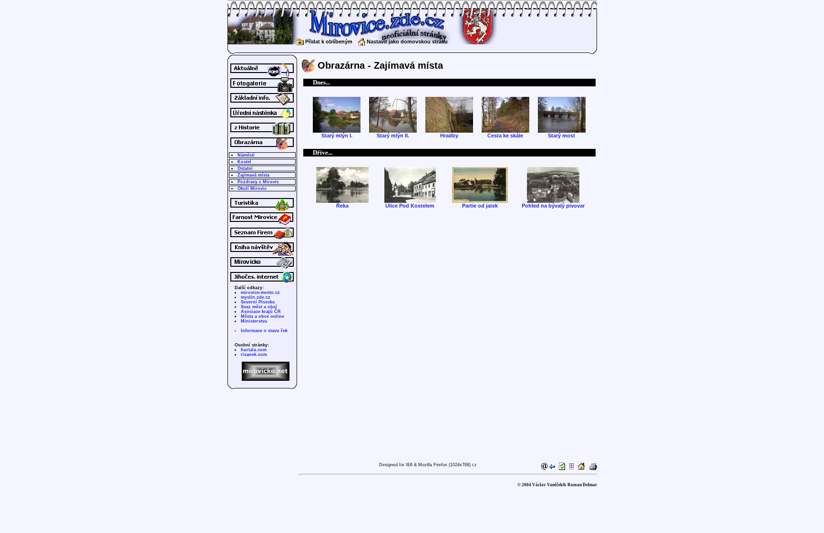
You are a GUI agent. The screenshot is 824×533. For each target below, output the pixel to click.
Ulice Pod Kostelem (409, 206)
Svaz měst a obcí (259, 306)
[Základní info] (262, 105)
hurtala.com (254, 349)
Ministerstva (254, 321)
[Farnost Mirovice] (262, 225)
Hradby (449, 135)
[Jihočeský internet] (262, 283)
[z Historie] (262, 134)
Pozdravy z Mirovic (258, 181)
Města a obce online (262, 316)
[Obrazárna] (262, 149)
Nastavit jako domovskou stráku (406, 41)
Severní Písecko (258, 302)
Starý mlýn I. (336, 135)
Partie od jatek (480, 206)
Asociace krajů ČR (261, 311)
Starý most (561, 135)
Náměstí (246, 155)
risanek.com (254, 354)
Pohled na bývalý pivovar (553, 206)
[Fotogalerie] (262, 90)
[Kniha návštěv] (262, 254)
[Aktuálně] (262, 75)
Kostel (244, 161)
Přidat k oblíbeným (328, 41)
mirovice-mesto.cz (260, 292)
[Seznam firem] (262, 239)
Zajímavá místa (253, 175)
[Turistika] (262, 210)
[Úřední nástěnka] (262, 120)
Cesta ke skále (505, 135)
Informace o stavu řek (264, 330)
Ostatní (245, 168)
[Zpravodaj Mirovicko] (262, 269)
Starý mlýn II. (393, 135)
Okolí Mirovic (252, 188)
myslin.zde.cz (255, 297)
